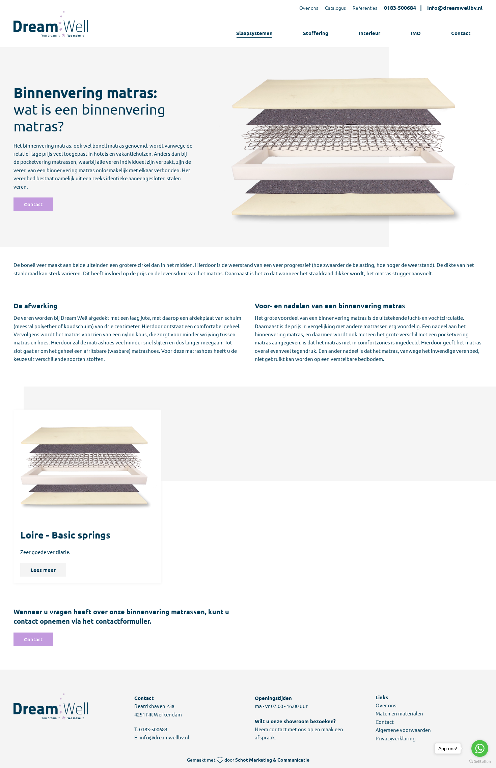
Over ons (308, 7)
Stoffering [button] (315, 33)
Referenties (365, 7)
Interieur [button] (369, 33)
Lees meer (43, 569)
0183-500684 (400, 7)
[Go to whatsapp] (479, 748)
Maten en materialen (399, 713)
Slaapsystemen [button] (254, 33)
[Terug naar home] (50, 24)
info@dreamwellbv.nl (455, 7)
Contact (461, 33)
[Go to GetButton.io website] (480, 761)
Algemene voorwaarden (403, 730)
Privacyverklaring (396, 738)
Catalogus (335, 7)
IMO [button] (416, 33)
